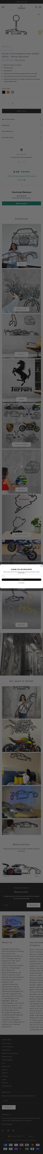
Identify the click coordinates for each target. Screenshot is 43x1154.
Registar (21, 579)
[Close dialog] (41, 566)
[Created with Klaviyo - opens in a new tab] (21, 589)
